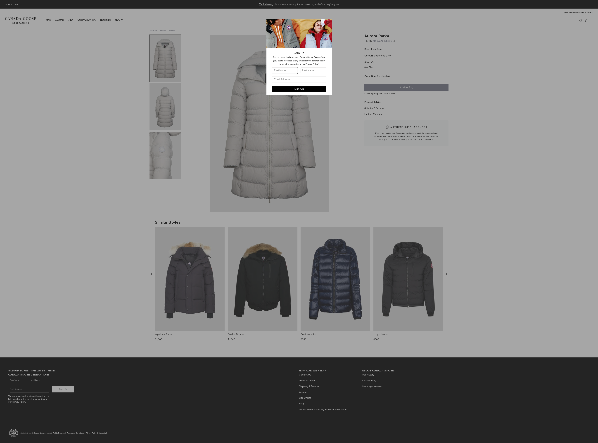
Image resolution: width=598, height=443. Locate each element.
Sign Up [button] (299, 88)
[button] (328, 22)
